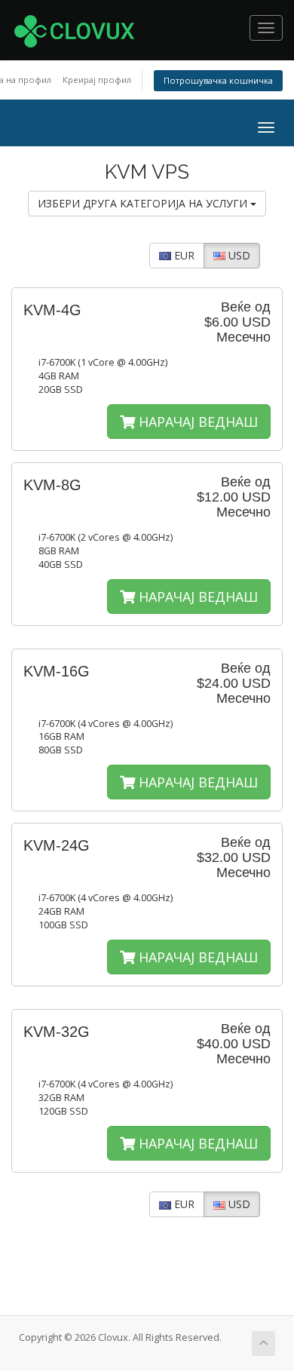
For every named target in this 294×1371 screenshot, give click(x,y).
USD (237, 255)
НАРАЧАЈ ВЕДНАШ (196, 422)
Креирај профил (97, 79)
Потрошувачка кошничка (218, 80)
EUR (182, 255)
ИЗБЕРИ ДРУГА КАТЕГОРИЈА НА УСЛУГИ (144, 203)
